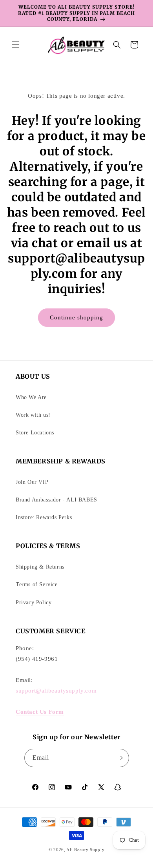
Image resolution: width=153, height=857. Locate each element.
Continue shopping (76, 317)
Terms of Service (37, 584)
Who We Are (31, 397)
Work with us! (33, 415)
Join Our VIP (32, 482)
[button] (15, 44)
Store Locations (35, 433)
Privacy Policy (33, 602)
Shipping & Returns (40, 567)
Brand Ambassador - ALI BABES (56, 500)
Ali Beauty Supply (85, 849)
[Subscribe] (120, 758)
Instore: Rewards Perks (44, 517)
